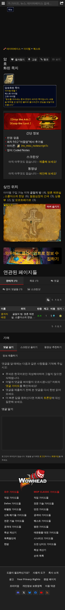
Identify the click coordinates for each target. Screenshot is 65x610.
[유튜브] (41, 592)
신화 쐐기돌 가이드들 (15, 515)
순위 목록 (39, 555)
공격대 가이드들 (12, 526)
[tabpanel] (32, 313)
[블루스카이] (29, 592)
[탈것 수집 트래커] (32, 256)
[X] (23, 592)
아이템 (27, 48)
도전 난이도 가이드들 (45, 544)
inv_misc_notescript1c (34, 146)
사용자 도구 (39, 572)
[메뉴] (3, 3)
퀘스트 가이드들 (42, 520)
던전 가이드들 (41, 509)
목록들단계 (10, 538)
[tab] (12, 281)
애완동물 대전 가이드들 (46, 532)
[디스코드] (18, 592)
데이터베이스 (14, 48)
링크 (46, 59)
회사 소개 (53, 572)
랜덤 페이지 (50, 579)
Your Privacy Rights (28, 579)
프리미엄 (14, 585)
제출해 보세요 (47, 161)
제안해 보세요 (47, 173)
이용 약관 (50, 585)
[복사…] (48, 299)
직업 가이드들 (11, 497)
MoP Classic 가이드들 (46, 491)
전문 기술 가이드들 (14, 520)
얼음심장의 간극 (39, 196)
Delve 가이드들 (12, 503)
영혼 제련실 (54, 192)
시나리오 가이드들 (43, 538)
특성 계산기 (10, 532)
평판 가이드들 (41, 526)
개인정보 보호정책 (32, 585)
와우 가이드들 (11, 491)
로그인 (42, 456)
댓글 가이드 (13, 386)
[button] (31, 222)
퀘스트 (36, 48)
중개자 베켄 (4, 315)
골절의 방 (35, 192)
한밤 (6, 544)
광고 (11, 579)
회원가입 (55, 456)
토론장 (48, 398)
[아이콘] (9, 79)
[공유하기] (61, 3)
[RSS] (47, 592)
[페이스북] (35, 592)
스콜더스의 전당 (14, 196)
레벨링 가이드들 (12, 509)
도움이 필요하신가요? (18, 572)
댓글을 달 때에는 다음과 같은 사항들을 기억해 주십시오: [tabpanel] (32, 411)
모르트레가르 (23, 200)
